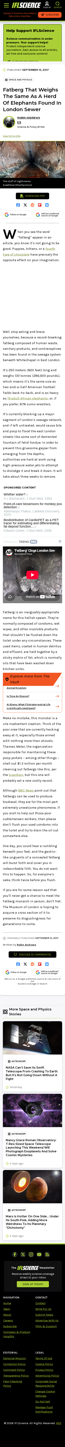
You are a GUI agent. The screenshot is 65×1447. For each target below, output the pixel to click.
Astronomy (19, 1061)
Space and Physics (20, 79)
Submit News (44, 1314)
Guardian (16, 775)
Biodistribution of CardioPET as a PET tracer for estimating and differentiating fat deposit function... (31, 523)
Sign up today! (33, 1284)
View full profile (11, 136)
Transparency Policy (16, 1375)
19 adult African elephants (27, 398)
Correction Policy (14, 1364)
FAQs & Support (46, 1326)
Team (6, 1309)
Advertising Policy (47, 1375)
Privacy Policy (44, 1370)
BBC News (26, 790)
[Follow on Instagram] (31, 1254)
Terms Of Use (43, 1358)
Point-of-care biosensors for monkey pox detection (33, 505)
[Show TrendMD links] (59, 541)
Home (7, 1303)
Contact (40, 1303)
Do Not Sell (42, 1401)
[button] (58, 4)
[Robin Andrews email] (19, 122)
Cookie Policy (44, 1364)
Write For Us (43, 1309)
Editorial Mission (14, 1358)
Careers (8, 1320)
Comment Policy (14, 1370)
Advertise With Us (46, 1320)
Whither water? (14, 494)
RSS (58, 1423)
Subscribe (10, 1326)
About (7, 1314)
